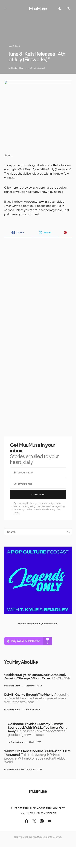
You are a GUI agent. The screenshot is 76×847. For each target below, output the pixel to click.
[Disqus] (38, 285)
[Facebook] (26, 821)
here (15, 187)
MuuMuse (38, 8)
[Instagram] (42, 821)
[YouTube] (49, 821)
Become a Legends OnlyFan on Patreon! (38, 623)
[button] (5, 8)
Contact (59, 808)
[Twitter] (34, 821)
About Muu (44, 808)
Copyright (28, 812)
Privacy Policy (47, 812)
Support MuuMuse (23, 808)
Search (69, 532)
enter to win (39, 201)
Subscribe (38, 494)
